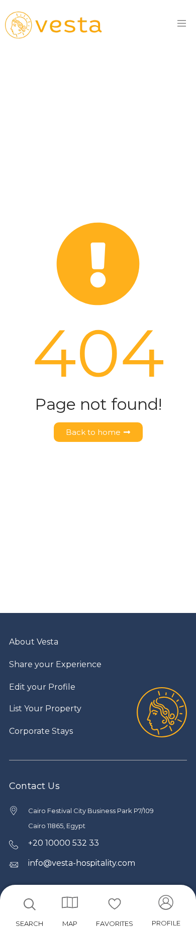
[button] (166, 913)
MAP (69, 923)
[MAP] (70, 902)
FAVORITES (114, 923)
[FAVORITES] (114, 903)
